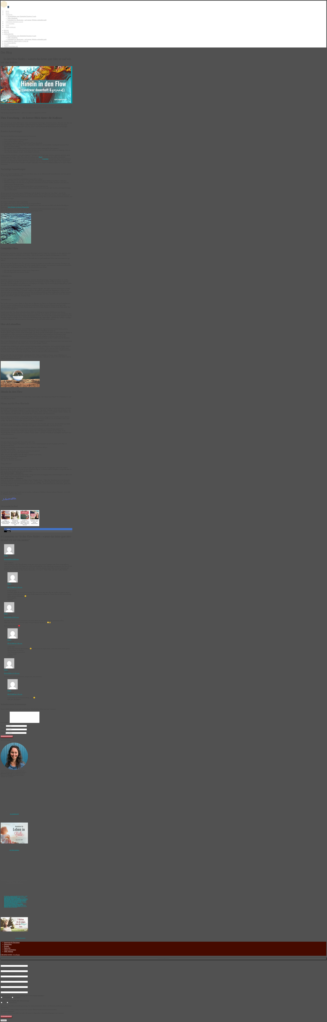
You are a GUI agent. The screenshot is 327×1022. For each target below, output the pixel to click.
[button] (8, 7)
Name (3, 726)
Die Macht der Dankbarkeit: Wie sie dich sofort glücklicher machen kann (15, 901)
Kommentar (5, 722)
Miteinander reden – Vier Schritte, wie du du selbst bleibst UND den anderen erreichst (16, 900)
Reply (6, 556)
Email (3, 729)
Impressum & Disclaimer (12, 942)
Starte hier (7, 948)
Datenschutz (8, 944)
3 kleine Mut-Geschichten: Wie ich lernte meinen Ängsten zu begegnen (15, 898)
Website (3, 733)
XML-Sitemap (8, 951)
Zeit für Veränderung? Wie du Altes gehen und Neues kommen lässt (15, 903)
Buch (40, 157)
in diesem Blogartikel (20, 938)
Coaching (45, 159)
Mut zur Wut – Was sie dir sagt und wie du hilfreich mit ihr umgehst (15, 907)
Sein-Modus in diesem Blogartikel (18, 207)
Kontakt (6, 946)
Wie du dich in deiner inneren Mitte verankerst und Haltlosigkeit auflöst (13, 904)
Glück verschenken (10, 950)
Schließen (3, 1020)
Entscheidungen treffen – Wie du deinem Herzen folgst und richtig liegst (15, 905)
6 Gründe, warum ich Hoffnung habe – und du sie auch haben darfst (15, 896)
